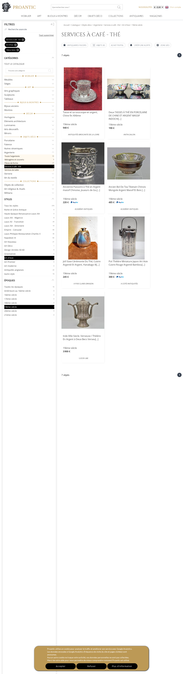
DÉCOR (29, 113)
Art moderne (29, 266)
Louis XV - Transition (29, 221)
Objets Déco (95, 16)
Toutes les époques (29, 286)
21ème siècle (29, 315)
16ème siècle (29, 294)
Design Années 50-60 (29, 249)
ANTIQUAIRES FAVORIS (76, 45)
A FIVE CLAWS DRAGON (84, 283)
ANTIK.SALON (129, 134)
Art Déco (29, 245)
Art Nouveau (29, 241)
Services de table (29, 170)
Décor (77, 16)
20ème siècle (29, 311)
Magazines (156, 16)
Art (39, 16)
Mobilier (26, 16)
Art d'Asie (29, 257)
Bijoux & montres (58, 16)
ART (29, 87)
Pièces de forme (29, 163)
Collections (116, 16)
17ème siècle (29, 299)
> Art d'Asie (125, 25)
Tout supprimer (46, 35)
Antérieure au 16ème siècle (29, 290)
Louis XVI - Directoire (29, 225)
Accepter (60, 666)
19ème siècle (29, 307)
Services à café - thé (29, 166)
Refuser (91, 666)
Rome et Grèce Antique (29, 209)
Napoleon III (29, 237)
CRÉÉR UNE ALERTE (142, 45)
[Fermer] (23, 39)
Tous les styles (29, 205)
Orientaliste (29, 253)
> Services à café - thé (111, 25)
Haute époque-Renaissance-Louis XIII (29, 213)
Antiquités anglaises (29, 270)
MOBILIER (29, 76)
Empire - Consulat (29, 229)
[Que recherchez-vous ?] (119, 7)
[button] (99, 45)
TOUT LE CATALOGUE (14, 64)
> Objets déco (86, 25)
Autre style (29, 274)
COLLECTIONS (29, 181)
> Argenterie (97, 25)
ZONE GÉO (165, 45)
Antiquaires (136, 16)
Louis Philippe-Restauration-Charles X (29, 233)
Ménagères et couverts (29, 159)
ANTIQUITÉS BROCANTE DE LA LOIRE (83, 134)
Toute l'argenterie (29, 156)
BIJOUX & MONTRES (29, 102)
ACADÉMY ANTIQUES (84, 209)
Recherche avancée (17, 29)
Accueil (66, 25)
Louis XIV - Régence (29, 217)
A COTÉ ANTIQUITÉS (129, 283)
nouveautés (145, 7)
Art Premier (29, 262)
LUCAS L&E (83, 358)
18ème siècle (29, 303)
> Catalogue (75, 25)
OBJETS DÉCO (29, 136)
